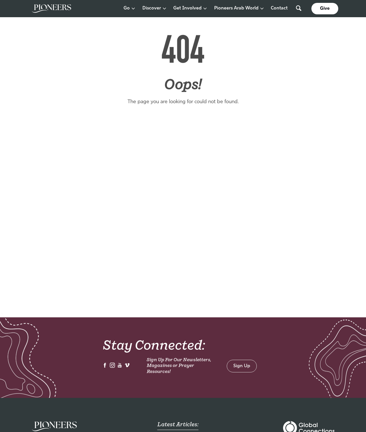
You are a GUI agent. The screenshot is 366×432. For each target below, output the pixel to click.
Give (325, 8)
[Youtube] (119, 366)
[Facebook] (105, 366)
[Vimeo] (127, 366)
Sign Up (241, 366)
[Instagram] (112, 366)
